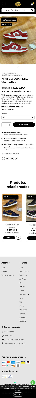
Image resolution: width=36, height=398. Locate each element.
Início (3, 73)
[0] (32, 4)
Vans (21, 298)
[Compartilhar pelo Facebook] (8, 159)
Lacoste (22, 314)
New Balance (24, 294)
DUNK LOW (11, 73)
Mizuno (22, 287)
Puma (22, 306)
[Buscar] (32, 10)
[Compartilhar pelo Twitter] (12, 159)
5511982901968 (9, 332)
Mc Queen (23, 310)
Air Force (23, 279)
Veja (21, 302)
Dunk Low (23, 275)
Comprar (9, 237)
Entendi (18, 394)
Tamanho (4, 113)
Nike (21, 283)
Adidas (22, 291)
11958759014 (8, 336)
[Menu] (4, 4)
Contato (4, 271)
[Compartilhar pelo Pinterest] (16, 159)
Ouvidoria (23, 321)
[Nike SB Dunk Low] (18, 238)
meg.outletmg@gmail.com (14, 339)
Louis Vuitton (24, 271)
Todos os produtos (8, 275)
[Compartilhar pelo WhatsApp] (3, 158)
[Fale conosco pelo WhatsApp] (32, 382)
